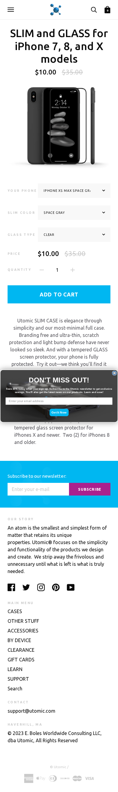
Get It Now (59, 412)
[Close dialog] (114, 373)
